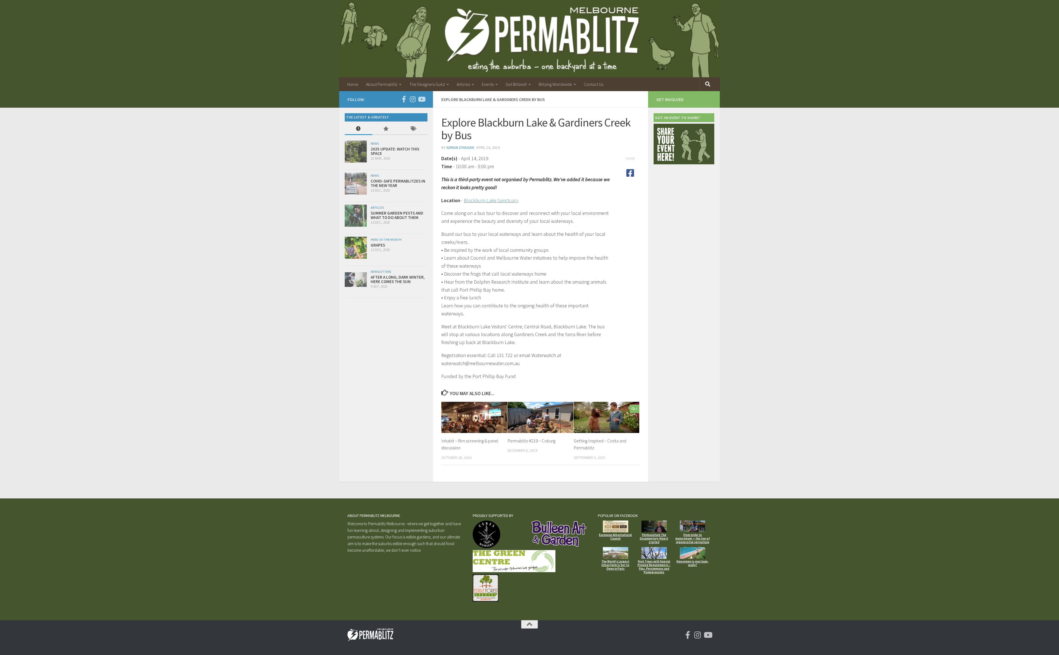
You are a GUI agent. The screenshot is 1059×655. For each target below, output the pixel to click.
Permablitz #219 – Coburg (531, 441)
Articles (463, 84)
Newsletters (381, 272)
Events (488, 84)
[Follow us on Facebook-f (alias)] (403, 99)
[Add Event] (684, 162)
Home (352, 84)
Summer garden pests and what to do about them (397, 215)
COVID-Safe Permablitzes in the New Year (398, 183)
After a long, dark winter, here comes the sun (398, 279)
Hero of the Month (386, 239)
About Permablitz (381, 84)
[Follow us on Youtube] (421, 99)
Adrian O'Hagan (460, 147)
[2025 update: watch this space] (356, 152)
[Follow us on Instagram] (412, 99)
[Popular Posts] (386, 129)
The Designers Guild (427, 84)
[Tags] (413, 129)
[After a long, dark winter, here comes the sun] (356, 279)
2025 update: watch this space (395, 151)
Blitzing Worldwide (555, 84)
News (375, 143)
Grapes (378, 245)
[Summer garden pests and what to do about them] (356, 216)
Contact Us (593, 84)
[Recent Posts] (358, 129)
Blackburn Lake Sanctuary (491, 200)
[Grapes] (356, 248)
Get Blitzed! (516, 84)
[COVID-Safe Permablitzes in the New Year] (356, 184)
